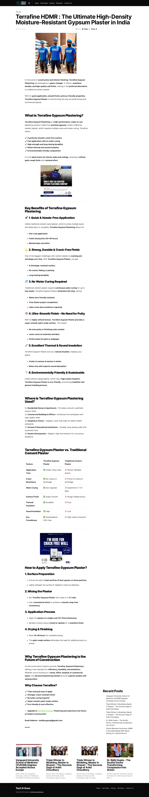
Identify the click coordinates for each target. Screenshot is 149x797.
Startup (51, 3)
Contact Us (68, 3)
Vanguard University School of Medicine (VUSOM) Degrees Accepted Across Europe (118, 698)
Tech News (44, 3)
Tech (18, 11)
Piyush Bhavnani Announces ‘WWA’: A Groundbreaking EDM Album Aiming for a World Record (119, 730)
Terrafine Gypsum (46, 711)
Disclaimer (59, 3)
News (37, 3)
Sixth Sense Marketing (37, 792)
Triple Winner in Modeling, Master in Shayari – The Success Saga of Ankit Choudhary (119, 706)
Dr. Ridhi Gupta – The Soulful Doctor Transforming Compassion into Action (119, 722)
